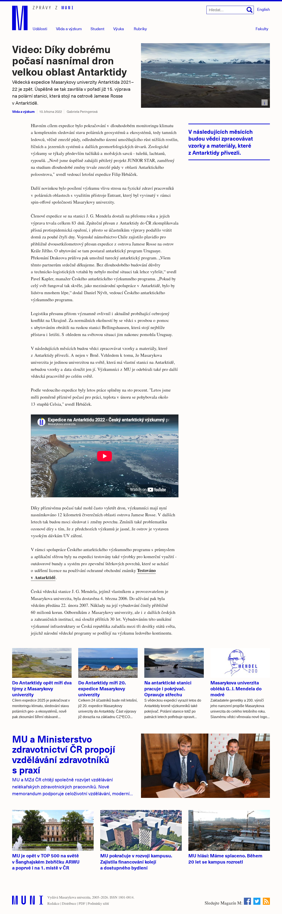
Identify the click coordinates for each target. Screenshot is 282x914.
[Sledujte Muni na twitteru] (256, 901)
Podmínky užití (98, 903)
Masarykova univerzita (74, 897)
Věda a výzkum (23, 111)
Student (97, 28)
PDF (82, 903)
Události (40, 28)
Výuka (118, 28)
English (263, 9)
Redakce (53, 903)
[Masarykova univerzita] (27, 901)
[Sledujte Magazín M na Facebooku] (247, 901)
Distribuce (69, 903)
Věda (69, 28)
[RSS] (266, 901)
